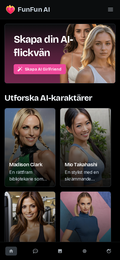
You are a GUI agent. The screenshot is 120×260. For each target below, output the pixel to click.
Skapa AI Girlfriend (43, 69)
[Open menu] (110, 9)
